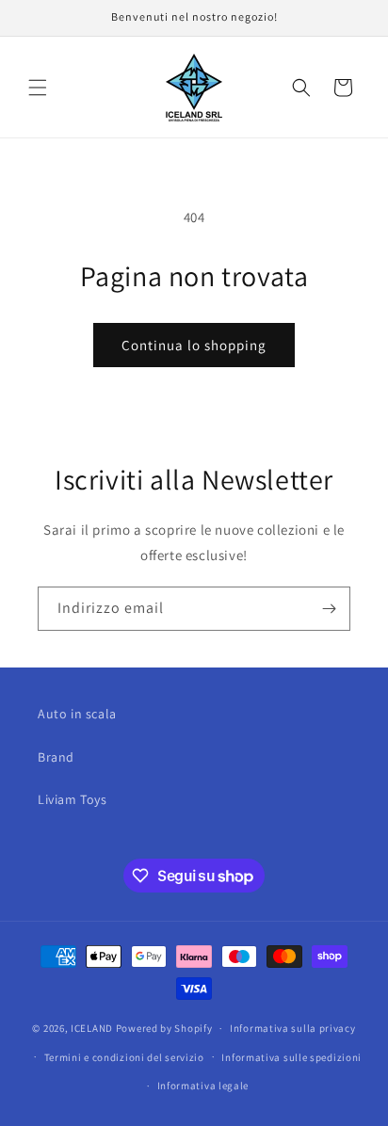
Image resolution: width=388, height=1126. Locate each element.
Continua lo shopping (194, 345)
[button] (37, 87)
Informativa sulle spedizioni (291, 1057)
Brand (56, 756)
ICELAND (92, 1028)
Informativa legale (203, 1085)
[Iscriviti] (328, 609)
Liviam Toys (72, 799)
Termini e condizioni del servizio (124, 1057)
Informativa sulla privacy (293, 1028)
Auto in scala (77, 713)
